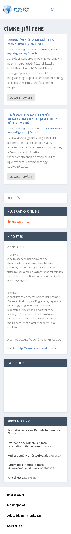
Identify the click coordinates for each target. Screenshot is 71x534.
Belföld (45, 49)
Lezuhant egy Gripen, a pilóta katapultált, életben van (27, 444)
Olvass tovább (21, 97)
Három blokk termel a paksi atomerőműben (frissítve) (25, 466)
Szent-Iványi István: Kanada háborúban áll (33, 431)
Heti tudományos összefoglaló (27, 455)
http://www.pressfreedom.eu (36, 348)
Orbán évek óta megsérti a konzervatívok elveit (30, 42)
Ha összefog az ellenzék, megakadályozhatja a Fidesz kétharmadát (32, 119)
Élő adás (19, 222)
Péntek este (15, 477)
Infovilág (20, 49)
